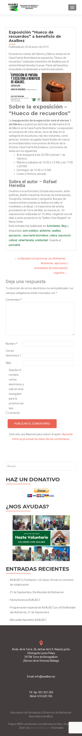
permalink (14, 244)
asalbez (56, 230)
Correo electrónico (13, 353)
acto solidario (30, 230)
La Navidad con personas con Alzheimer (40, 258)
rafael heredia (26, 240)
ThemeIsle (57, 727)
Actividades (53, 225)
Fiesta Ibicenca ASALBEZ (25, 599)
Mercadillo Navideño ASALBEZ (28, 619)
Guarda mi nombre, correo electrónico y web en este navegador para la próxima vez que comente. (16, 391)
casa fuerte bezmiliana (35, 235)
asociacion (15, 235)
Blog (64, 225)
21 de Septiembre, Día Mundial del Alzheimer (37, 592)
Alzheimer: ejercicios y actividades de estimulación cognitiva (51, 268)
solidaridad (41, 240)
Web (8, 362)
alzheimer (45, 230)
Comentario (14, 299)
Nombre (11, 343)
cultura (53, 235)
